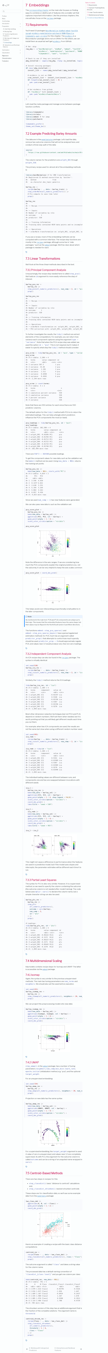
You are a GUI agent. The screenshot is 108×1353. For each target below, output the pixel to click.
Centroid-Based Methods (95, 18)
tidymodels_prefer (34, 124)
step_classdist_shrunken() (42, 1189)
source (29, 150)
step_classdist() (37, 1183)
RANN (63, 33)
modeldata (41, 1196)
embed (67, 31)
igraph (28, 33)
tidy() (60, 334)
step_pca (31, 289)
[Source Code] (3, 5)
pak (35, 82)
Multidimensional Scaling (95, 15)
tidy (40, 353)
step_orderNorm (34, 192)
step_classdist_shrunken (39, 1323)
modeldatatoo (46, 33)
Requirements (92, 5)
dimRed (62, 31)
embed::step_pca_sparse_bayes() (41, 633)
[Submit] (3, 11)
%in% (44, 92)
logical (80, 61)
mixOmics (36, 33)
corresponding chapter (39, 10)
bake (30, 471)
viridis (43, 36)
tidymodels (30, 36)
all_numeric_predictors (52, 192)
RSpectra (70, 33)
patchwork (56, 33)
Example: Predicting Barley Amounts (96, 9)
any (31, 68)
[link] (6, 6)
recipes (50, 18)
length (34, 80)
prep (30, 196)
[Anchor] (49, 24)
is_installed (69, 61)
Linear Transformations (95, 12)
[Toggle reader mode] (8, 5)
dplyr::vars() (42, 892)
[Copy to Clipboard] (81, 148)
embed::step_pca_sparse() (50, 631)
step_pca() (75, 274)
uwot (38, 36)
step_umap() (31, 1066)
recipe (30, 189)
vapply (45, 61)
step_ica (31, 673)
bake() (32, 461)
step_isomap (33, 996)
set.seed (29, 665)
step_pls (31, 904)
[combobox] (11, 11)
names (45, 70)
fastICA (74, 31)
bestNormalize (52, 31)
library (29, 112)
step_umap (32, 1091)
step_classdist (34, 1257)
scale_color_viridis (37, 521)
